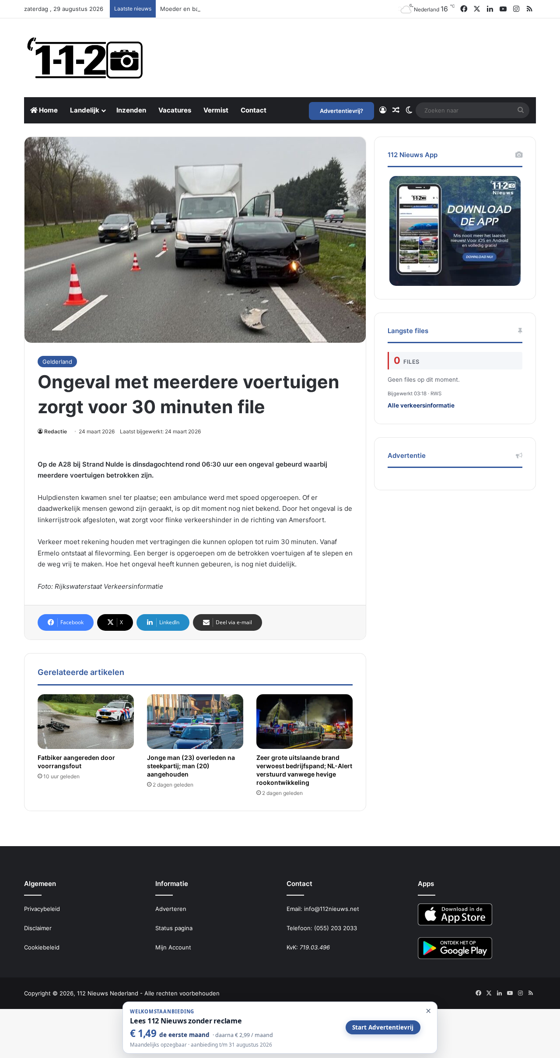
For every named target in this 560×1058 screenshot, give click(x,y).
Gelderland (57, 361)
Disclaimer (38, 927)
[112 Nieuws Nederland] (85, 58)
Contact (253, 110)
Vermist (215, 110)
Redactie (55, 431)
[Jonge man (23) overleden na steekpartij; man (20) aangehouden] (195, 721)
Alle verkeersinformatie (421, 405)
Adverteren (170, 908)
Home (48, 110)
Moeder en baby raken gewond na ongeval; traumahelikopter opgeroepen (261, 8)
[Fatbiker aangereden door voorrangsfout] (86, 721)
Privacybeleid (42, 908)
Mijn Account (173, 947)
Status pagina (173, 927)
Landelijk (84, 110)
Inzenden (131, 110)
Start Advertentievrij (382, 1027)
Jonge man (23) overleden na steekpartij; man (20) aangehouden (191, 766)
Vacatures (174, 110)
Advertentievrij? (341, 110)
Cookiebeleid (42, 947)
